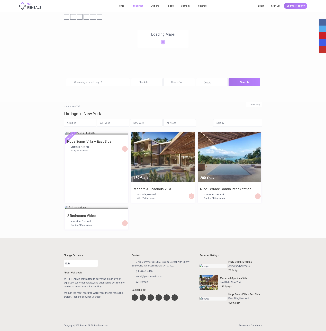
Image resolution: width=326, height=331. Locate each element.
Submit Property (296, 5)
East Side (75, 147)
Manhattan (209, 194)
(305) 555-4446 (144, 271)
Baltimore (244, 266)
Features (202, 5)
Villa (73, 150)
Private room (219, 198)
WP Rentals (142, 282)
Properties (137, 5)
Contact (185, 5)
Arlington (233, 266)
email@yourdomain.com (149, 276)
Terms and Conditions (250, 325)
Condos (207, 198)
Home (120, 5)
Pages (170, 5)
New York (85, 147)
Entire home (82, 150)
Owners (155, 5)
